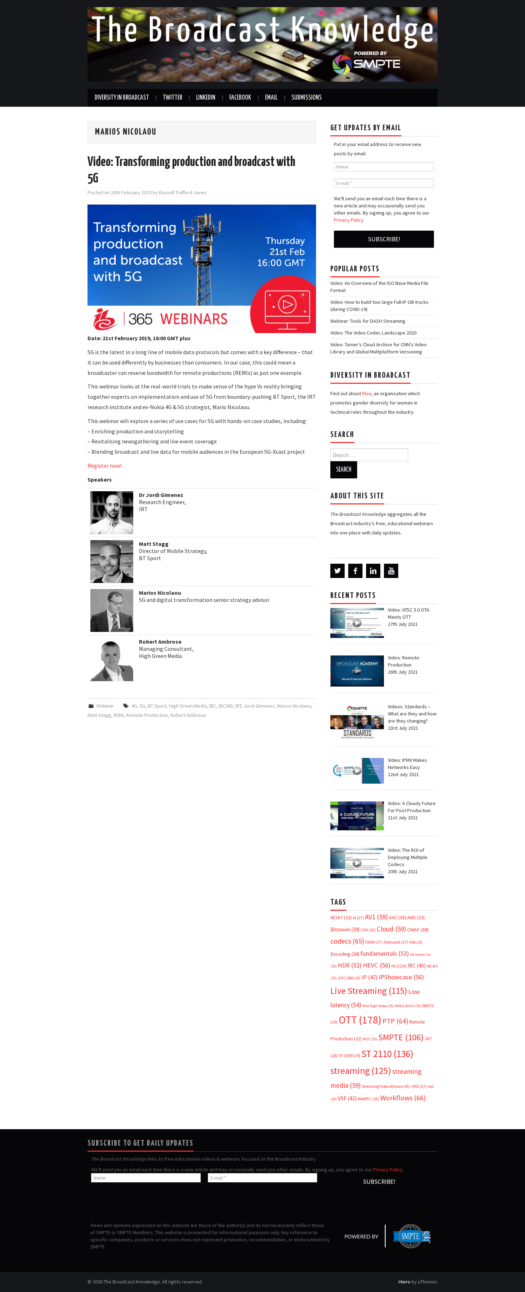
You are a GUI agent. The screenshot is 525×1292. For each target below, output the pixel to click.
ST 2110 (387, 1054)
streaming (360, 1070)
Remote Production (147, 715)
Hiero (404, 1281)
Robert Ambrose (188, 715)
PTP (395, 1021)
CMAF (418, 929)
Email (271, 98)
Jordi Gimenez (259, 706)
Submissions (306, 98)
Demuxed (396, 942)
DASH (373, 942)
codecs (347, 941)
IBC (212, 706)
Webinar (105, 706)
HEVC (376, 965)
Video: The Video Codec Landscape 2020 (373, 333)
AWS (416, 918)
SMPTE (401, 1037)
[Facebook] (355, 571)
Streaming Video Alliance (386, 1086)
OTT (360, 1019)
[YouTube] (391, 571)
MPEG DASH (408, 1006)
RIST (370, 1039)
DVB (415, 942)
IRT (238, 706)
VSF (347, 1098)
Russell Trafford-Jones (183, 192)
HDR (350, 965)
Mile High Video (378, 1006)
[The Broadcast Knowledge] (263, 43)
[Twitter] (337, 571)
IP (369, 977)
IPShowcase (401, 977)
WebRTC (368, 1098)
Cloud (391, 929)
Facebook (240, 98)
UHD (419, 1086)
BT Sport (157, 706)
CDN (368, 929)
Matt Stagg (99, 715)
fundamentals (384, 953)
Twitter (172, 98)
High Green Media (188, 706)
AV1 (376, 917)
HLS (398, 966)
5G (142, 706)
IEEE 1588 (349, 978)
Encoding (344, 954)
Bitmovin (344, 929)
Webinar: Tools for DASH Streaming (367, 321)
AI (358, 917)
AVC (397, 917)
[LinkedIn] (373, 571)
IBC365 (226, 706)
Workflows (403, 1097)
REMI (119, 715)
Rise (366, 393)
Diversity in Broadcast (122, 98)
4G (134, 706)
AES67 (341, 918)
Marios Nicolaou (294, 706)
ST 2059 (349, 1055)
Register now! (104, 465)
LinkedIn (205, 98)
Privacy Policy (349, 220)
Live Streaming (368, 990)
